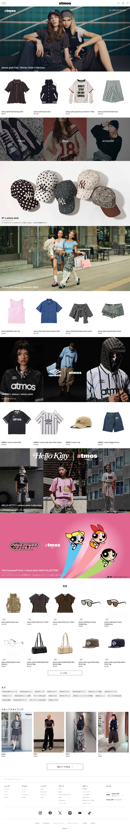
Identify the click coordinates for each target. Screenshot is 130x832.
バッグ (23, 791)
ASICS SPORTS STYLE (65, 794)
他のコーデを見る (63, 767)
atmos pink (44, 791)
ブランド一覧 (62, 803)
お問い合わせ (86, 797)
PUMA (60, 797)
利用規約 (37, 823)
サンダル (6, 794)
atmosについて (87, 803)
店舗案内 (85, 789)
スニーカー (7, 789)
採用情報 (92, 823)
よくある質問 (86, 794)
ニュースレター (87, 791)
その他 (6, 797)
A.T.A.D (42, 797)
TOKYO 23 (43, 794)
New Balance (62, 800)
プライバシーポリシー (59, 823)
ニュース (108, 786)
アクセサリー (25, 794)
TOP (5, 779)
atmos (42, 789)
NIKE (60, 789)
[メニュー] (4, 3)
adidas (60, 791)
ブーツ (6, 791)
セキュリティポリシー (73, 823)
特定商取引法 (46, 823)
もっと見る (63, 673)
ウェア (23, 789)
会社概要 (84, 823)
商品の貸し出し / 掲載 (88, 800)
